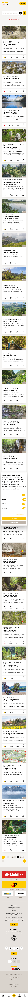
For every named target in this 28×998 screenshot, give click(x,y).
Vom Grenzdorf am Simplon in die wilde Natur (12, 666)
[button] (14, 995)
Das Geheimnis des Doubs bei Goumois (9, 769)
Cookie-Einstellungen (14, 977)
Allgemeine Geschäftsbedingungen (14, 982)
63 (3, 861)
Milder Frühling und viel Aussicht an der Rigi (11, 631)
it (18, 961)
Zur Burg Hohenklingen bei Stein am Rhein (11, 700)
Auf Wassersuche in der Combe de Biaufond (11, 389)
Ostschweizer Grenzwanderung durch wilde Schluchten (13, 734)
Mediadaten (14, 988)
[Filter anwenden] (24, 13)
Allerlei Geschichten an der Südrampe (10, 561)
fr (14, 961)
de (9, 961)
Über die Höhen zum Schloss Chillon (10, 804)
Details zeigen (20, 514)
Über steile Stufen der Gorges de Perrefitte (10, 457)
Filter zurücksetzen (14, 19)
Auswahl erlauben (14, 522)
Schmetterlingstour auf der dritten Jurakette (11, 527)
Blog (14, 953)
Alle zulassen (14, 518)
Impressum (14, 979)
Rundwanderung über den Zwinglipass (10, 251)
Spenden (23, 3)
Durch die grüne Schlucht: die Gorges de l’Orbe (12, 354)
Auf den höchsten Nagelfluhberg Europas (11, 286)
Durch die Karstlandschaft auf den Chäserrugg (12, 320)
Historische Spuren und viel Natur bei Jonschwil (11, 217)
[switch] (24, 499)
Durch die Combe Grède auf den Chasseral (11, 423)
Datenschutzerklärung (14, 984)
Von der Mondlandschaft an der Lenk (11, 79)
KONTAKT (14, 924)
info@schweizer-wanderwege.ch (14, 913)
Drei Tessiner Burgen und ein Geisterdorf (10, 838)
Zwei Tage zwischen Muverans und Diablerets (11, 113)
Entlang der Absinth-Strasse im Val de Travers (11, 148)
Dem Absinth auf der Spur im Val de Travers (10, 595)
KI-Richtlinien (14, 986)
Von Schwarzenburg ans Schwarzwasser (10, 45)
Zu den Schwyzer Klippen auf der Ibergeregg (11, 183)
